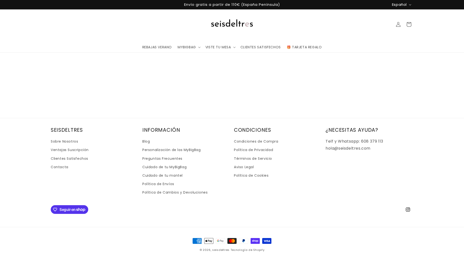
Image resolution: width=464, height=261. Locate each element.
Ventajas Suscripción (70, 149)
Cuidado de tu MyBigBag (164, 167)
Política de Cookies (251, 175)
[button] (189, 47)
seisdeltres (221, 250)
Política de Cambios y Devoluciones (175, 192)
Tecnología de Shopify (248, 250)
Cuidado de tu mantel (162, 175)
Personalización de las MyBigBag (171, 149)
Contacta (59, 167)
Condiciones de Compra (256, 141)
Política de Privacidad (253, 149)
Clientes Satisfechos (69, 158)
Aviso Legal (244, 167)
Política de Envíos (158, 183)
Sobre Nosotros (64, 141)
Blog (146, 141)
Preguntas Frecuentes (162, 158)
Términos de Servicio (253, 158)
